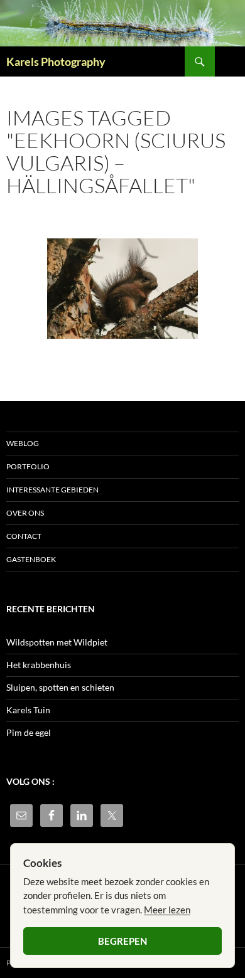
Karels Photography (56, 61)
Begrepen (122, 941)
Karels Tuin (28, 709)
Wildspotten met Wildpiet (56, 642)
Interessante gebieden (52, 489)
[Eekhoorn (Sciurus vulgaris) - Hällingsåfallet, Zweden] (122, 288)
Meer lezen (167, 909)
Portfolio (28, 466)
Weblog (22, 443)
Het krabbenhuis (38, 664)
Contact (23, 536)
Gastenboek (31, 559)
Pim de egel (28, 732)
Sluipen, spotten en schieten (60, 687)
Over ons (25, 513)
